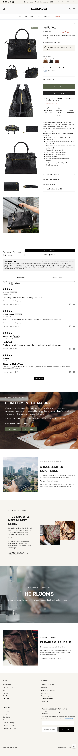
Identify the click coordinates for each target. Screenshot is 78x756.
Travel (5, 696)
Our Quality (6, 717)
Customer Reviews (9, 728)
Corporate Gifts (65, 2)
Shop (19, 17)
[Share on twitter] (74, 304)
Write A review (49, 251)
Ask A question (49, 255)
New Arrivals (29, 17)
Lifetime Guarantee (47, 685)
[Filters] (10, 283)
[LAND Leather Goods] (39, 9)
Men (4, 690)
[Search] (4, 9)
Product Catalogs (8, 723)
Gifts (38, 17)
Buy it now (59, 93)
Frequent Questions (47, 696)
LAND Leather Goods (11, 747)
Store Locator (7, 720)
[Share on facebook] (70, 304)
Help (59, 2)
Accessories (7, 685)
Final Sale (57, 17)
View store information (51, 103)
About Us (47, 17)
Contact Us (44, 701)
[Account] (69, 9)
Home (4, 23)
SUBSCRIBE (66, 729)
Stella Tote (25, 23)
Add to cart (59, 87)
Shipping (44, 687)
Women (5, 693)
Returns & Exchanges (48, 690)
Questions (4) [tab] (57, 277)
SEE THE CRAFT (30, 429)
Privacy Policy (71, 747)
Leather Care (45, 693)
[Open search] (5, 283)
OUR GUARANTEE (13, 429)
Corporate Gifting (8, 725)
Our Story (6, 711)
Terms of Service (62, 747)
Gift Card (73, 2)
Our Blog (6, 714)
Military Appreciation (47, 699)
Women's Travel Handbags (14, 23)
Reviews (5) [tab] (21, 277)
